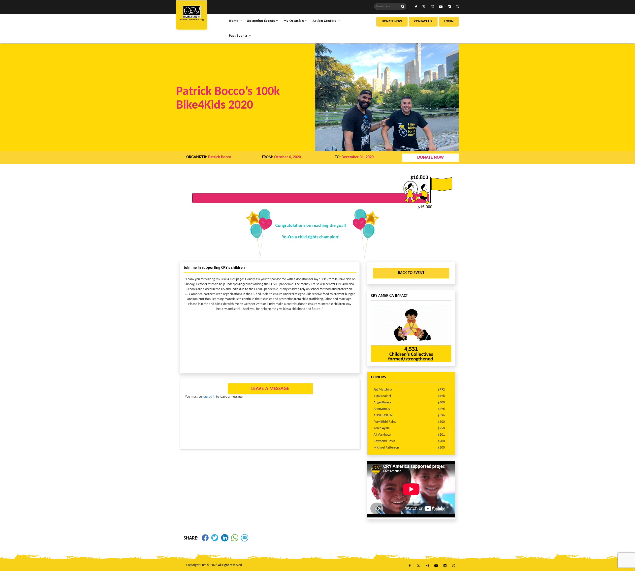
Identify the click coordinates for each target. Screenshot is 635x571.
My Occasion (294, 21)
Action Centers (325, 21)
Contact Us (423, 21)
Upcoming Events (261, 21)
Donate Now (392, 21)
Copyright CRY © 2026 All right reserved (214, 565)
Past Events (239, 36)
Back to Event (411, 273)
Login (448, 21)
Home (234, 21)
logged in (209, 397)
